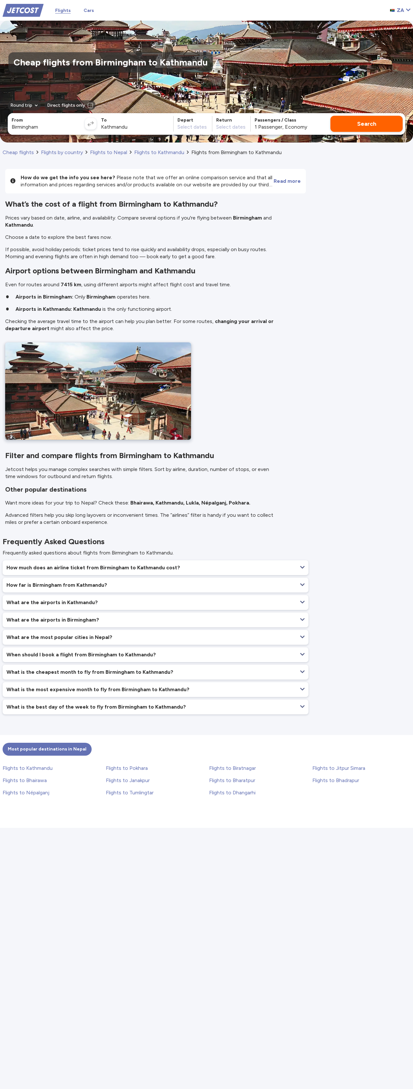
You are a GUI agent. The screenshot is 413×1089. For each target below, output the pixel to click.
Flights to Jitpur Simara (338, 768)
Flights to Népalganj (26, 793)
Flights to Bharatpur (232, 780)
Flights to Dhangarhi (232, 793)
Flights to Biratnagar (232, 768)
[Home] (23, 10)
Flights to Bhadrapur (335, 780)
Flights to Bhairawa (25, 780)
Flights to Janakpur (128, 780)
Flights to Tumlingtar (130, 793)
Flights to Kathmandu (28, 768)
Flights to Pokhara (127, 768)
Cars (89, 10)
